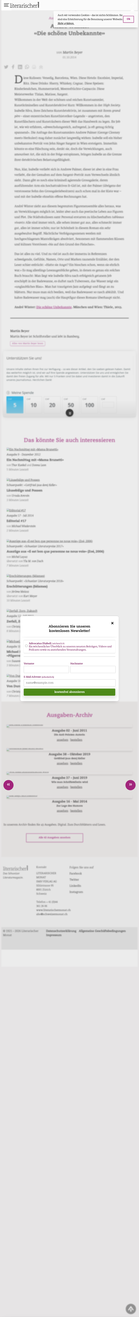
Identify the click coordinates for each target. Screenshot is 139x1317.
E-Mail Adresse (39, 677)
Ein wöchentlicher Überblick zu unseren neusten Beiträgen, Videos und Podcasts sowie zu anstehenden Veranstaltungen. (70, 646)
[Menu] (6, 5)
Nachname (76, 663)
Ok (128, 19)
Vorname (29, 663)
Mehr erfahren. (66, 23)
